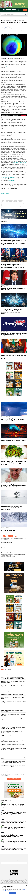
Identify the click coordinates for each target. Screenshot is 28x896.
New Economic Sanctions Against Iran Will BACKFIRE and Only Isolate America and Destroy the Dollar (13, 849)
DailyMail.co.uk (4, 191)
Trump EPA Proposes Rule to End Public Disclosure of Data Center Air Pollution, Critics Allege (13, 728)
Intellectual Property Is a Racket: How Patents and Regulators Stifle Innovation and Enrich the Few (11, 732)
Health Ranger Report (6, 800)
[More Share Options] (11, 27)
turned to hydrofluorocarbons (19, 162)
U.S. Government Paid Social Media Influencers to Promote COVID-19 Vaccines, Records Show (13, 736)
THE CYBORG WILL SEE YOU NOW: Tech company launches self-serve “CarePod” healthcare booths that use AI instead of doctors (12, 311)
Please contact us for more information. (8, 556)
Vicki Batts (8, 24)
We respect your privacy (14, 865)
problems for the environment (8, 177)
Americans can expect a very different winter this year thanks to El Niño (13, 529)
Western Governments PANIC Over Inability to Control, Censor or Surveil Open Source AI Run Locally (13, 822)
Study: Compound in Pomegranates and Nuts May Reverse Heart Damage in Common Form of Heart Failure (13, 762)
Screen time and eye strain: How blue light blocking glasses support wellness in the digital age (13, 766)
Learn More (5, 893)
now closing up (4, 66)
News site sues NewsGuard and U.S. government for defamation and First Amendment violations (14, 334)
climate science (8, 30)
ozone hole (4, 206)
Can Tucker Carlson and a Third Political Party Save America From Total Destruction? (13, 828)
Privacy (3, 879)
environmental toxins (11, 172)
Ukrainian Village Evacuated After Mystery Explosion (12, 694)
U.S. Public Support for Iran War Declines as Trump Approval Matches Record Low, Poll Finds (13, 749)
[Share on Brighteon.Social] (2, 27)
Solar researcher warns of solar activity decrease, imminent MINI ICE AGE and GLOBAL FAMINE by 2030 (13, 508)
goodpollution (20, 203)
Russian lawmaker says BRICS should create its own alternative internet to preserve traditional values (14, 357)
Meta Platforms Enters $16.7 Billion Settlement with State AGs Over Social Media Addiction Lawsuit (13, 686)
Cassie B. (7, 285)
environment (19, 30)
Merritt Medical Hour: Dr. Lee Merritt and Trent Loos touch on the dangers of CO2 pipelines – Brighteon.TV (13, 463)
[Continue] (25, 863)
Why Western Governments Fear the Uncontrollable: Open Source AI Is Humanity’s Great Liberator (13, 723)
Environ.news (11, 180)
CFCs (4, 30)
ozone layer (11, 206)
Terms (6, 879)
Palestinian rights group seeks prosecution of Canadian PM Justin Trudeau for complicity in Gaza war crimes (13, 288)
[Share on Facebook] (5, 27)
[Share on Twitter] (8, 27)
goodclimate (23, 30)
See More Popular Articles (14, 778)
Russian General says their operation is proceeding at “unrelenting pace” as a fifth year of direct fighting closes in (13, 678)
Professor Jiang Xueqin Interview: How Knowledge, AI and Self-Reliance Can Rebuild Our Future (13, 842)
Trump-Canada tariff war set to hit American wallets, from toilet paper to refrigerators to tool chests (13, 740)
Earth (12, 30)
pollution (4, 31)
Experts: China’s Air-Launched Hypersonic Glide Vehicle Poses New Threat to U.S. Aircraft (12, 706)
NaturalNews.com (5, 193)
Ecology (15, 30)
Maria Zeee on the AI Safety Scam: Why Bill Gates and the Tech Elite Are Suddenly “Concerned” (13, 753)
